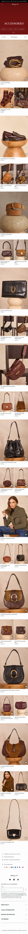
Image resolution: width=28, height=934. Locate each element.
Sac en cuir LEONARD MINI (7, 842)
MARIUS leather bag (20, 717)
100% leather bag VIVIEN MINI (5, 566)
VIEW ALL (4, 29)
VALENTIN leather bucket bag (19, 414)
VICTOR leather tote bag (7, 766)
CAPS (15, 29)
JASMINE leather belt (6, 234)
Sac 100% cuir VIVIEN (6, 413)
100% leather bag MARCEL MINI (5, 262)
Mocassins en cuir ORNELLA (8, 158)
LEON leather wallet (6, 310)
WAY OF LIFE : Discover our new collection (14, 1)
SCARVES (22, 29)
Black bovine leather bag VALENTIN (10, 690)
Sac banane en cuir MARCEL (8, 386)
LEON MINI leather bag (21, 565)
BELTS (10, 29)
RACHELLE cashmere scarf (8, 538)
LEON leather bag (19, 793)
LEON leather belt (5, 82)
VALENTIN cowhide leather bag (9, 614)
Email (2, 886)
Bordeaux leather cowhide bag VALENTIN (7, 718)
